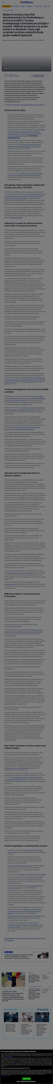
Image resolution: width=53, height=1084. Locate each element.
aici (15, 1062)
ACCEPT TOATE (26, 1078)
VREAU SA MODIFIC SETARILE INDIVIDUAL (26, 1081)
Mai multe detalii (8, 1056)
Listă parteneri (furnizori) (6, 1075)
